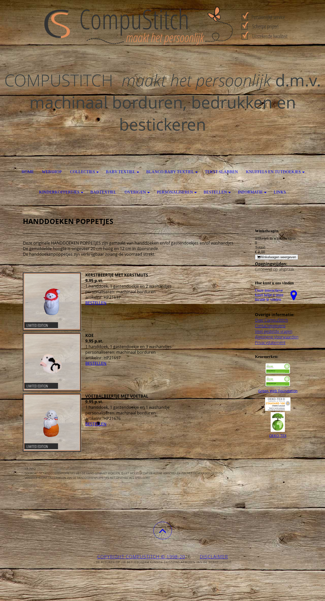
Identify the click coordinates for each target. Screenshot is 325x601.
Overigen (135, 192)
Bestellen (215, 192)
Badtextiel (103, 192)
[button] (162, 530)
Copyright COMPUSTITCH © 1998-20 (141, 557)
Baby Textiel (120, 172)
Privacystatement (270, 342)
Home (28, 172)
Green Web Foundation (278, 390)
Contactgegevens (270, 326)
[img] (162, 25)
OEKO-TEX (277, 435)
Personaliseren (175, 192)
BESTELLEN (95, 303)
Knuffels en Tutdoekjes (273, 172)
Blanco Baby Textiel (170, 172)
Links (280, 192)
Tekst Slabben (221, 172)
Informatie (250, 192)
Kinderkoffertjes (59, 192)
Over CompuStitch (271, 320)
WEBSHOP (52, 172)
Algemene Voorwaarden (276, 337)
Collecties (82, 172)
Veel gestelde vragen (273, 331)
